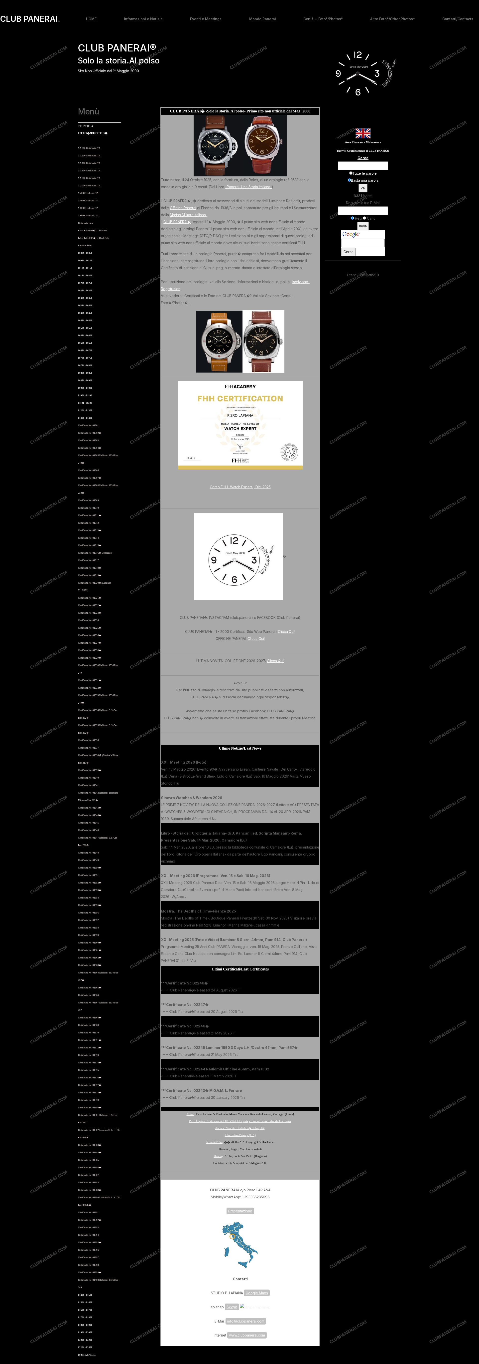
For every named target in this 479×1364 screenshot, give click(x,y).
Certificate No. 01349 (88, 860)
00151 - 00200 (85, 275)
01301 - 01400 (85, 418)
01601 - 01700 (85, 1310)
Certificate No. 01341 (88, 785)
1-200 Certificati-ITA (88, 193)
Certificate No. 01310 (88, 508)
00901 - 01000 (85, 388)
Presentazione (240, 1211)
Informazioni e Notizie (143, 19)
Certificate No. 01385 (88, 1160)
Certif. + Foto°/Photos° (323, 19)
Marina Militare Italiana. (188, 215)
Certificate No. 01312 (88, 523)
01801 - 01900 (85, 1325)
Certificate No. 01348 (88, 853)
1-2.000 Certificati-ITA (89, 185)
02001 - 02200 (85, 1340)
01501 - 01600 (85, 1302)
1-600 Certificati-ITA (88, 208)
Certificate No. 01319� (89, 575)
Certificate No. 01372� (89, 1047)
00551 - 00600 (85, 335)
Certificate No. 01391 (88, 1212)
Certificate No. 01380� (89, 1107)
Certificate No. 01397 (88, 1257)
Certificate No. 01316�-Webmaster (95, 553)
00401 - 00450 (85, 313)
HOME (91, 19)
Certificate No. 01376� (89, 1077)
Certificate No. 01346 (88, 830)
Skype (232, 1307)
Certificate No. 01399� (89, 1272)
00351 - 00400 (85, 305)
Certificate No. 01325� (89, 628)
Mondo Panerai (262, 19)
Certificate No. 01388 (88, 1182)
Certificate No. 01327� (89, 643)
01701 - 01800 (85, 1317)
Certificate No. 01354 (88, 898)
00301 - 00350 (85, 298)
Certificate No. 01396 (88, 1250)
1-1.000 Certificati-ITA (89, 148)
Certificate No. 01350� (89, 868)
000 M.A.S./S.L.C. (87, 1355)
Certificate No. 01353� (89, 890)
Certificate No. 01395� (89, 1242)
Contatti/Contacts (457, 19)
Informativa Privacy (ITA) (240, 1135)
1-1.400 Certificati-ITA (89, 163)
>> (180, 783)
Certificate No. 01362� (89, 957)
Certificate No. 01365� (89, 987)
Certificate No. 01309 (88, 500)
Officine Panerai (183, 208)
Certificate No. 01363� (89, 965)
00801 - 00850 (85, 373)
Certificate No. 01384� (89, 1152)
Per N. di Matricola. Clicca (93, 140)
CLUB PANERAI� (177, 222)
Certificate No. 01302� (89, 433)
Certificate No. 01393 (88, 1227)
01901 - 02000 (85, 1332)
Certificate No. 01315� (89, 545)
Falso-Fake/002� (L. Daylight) (93, 238)
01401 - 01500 (85, 1295)
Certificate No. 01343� (89, 808)
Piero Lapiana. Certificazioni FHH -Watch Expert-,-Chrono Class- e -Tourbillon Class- (240, 1121)
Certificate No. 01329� (89, 658)
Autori (190, 1114)
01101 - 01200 (85, 403)
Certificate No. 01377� (89, 1085)
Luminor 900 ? (85, 245)
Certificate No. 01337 (88, 748)
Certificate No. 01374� (89, 1062)
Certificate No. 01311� (89, 515)
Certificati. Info (85, 223)
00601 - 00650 (85, 343)
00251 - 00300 (85, 290)
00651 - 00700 (85, 350)
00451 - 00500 (85, 320)
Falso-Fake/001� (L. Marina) (92, 230)
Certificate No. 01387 (88, 1175)
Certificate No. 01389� (89, 1190)
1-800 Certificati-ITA (88, 215)
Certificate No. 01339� (89, 770)
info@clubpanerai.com (245, 1321)
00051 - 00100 (85, 260)
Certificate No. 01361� (89, 950)
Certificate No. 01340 (88, 778)
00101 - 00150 (85, 268)
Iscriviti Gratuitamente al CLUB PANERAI (363, 150)
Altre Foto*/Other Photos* (392, 19)
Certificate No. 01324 (88, 620)
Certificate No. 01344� (89, 815)
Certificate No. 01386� (89, 1167)
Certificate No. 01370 (88, 1032)
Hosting (218, 1156)
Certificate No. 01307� (89, 478)
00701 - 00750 (85, 358)
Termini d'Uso (214, 1142)
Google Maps (257, 1293)
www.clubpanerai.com (247, 1335)
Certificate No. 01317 (88, 560)
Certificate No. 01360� (89, 942)
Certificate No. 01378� (89, 1092)
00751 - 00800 (85, 365)
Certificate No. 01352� (89, 883)
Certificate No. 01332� (89, 688)
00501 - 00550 (85, 328)
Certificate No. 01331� (89, 680)
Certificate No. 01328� (89, 650)
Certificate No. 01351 (88, 875)
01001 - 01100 (85, 395)
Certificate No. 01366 (88, 995)
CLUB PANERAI (30, 19)
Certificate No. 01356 (88, 912)
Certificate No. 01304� (89, 448)
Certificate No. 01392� (89, 1220)
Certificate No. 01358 (88, 927)
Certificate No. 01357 (88, 920)
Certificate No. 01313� (89, 530)
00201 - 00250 (85, 283)
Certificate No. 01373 (88, 1055)
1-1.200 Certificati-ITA (89, 155)
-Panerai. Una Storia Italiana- (248, 187)
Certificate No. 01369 (88, 1025)
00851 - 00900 (85, 380)
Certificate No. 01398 (88, 1265)
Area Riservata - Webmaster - (363, 142)
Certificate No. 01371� (89, 1040)
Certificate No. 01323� (89, 613)
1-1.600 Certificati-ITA (89, 170)
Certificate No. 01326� (89, 635)
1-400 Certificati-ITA (88, 200)
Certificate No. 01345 (88, 823)
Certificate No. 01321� (89, 598)
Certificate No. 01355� (89, 905)
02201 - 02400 (85, 1347)
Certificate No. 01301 (88, 425)
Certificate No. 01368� (89, 1017)
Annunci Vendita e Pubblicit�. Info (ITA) (240, 1128)
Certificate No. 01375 (88, 1070)
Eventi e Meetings (206, 19)
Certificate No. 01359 (88, 935)
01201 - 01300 (85, 410)
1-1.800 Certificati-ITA (89, 178)
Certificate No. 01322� (89, 605)
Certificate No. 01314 (88, 538)
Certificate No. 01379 (88, 1100)
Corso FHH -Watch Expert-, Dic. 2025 (240, 487)
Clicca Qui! (286, 631)
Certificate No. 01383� (89, 1145)
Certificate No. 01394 (88, 1235)
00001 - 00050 (85, 253)
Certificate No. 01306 (88, 470)
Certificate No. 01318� (89, 568)
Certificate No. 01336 (88, 740)
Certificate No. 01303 (88, 440)
